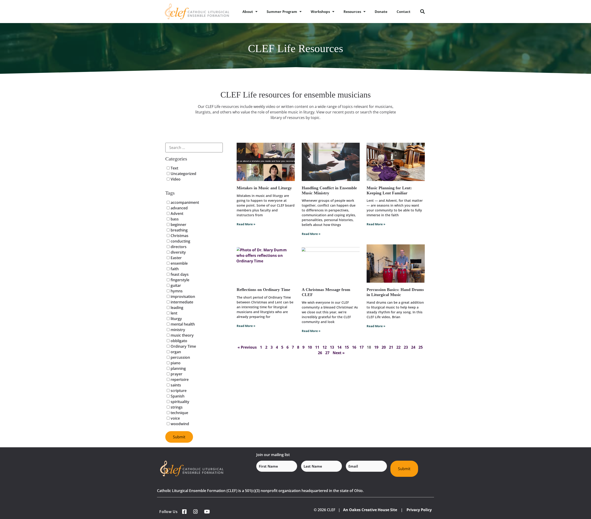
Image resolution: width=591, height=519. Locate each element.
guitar (175, 285)
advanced (179, 208)
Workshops (320, 11)
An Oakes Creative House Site (370, 509)
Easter (176, 258)
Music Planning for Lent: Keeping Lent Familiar (389, 190)
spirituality (179, 401)
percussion (180, 357)
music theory (182, 335)
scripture (178, 390)
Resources (352, 11)
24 (413, 347)
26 (320, 352)
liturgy (176, 318)
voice (175, 418)
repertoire (179, 379)
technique (179, 413)
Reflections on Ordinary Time (263, 289)
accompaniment (184, 202)
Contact (403, 11)
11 (317, 347)
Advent (176, 213)
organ (175, 352)
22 (398, 347)
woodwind (179, 424)
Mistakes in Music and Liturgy (264, 188)
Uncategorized (183, 173)
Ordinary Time (183, 346)
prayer (176, 374)
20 (384, 347)
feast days (179, 274)
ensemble (179, 263)
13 (332, 347)
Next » (339, 352)
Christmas (179, 235)
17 (361, 347)
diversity (178, 252)
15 (347, 347)
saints (175, 385)
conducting (180, 241)
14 (339, 347)
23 (406, 347)
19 (376, 347)
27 (327, 352)
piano (175, 363)
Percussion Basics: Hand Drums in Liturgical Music (395, 292)
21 (391, 347)
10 (310, 347)
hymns (176, 291)
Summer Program (282, 11)
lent (173, 313)
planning (178, 368)
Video (175, 179)
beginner (178, 224)
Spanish (177, 396)
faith (174, 269)
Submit (404, 468)
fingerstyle (179, 280)
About (247, 11)
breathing (179, 230)
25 (421, 347)
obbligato (178, 341)
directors (178, 247)
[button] (422, 11)
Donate (381, 11)
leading (176, 307)
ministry (177, 330)
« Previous (247, 347)
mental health (182, 324)
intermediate (181, 302)
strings (176, 407)
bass (174, 219)
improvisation (182, 296)
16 (354, 347)
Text (174, 168)
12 (325, 347)
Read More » (246, 224)
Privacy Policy (419, 509)
